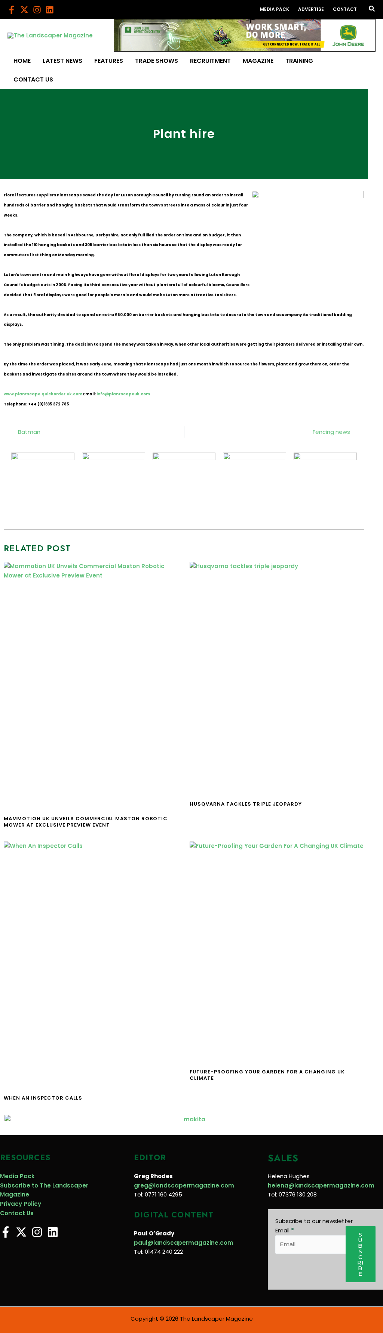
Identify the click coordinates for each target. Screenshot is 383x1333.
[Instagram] (37, 10)
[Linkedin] (50, 10)
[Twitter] (24, 10)
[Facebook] (11, 10)
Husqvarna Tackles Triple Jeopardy (246, 804)
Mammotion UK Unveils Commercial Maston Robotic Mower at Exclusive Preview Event (86, 821)
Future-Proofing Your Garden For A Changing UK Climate (267, 1075)
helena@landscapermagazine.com (321, 1185)
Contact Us (17, 1213)
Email (284, 1230)
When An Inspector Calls (43, 1097)
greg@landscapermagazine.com (184, 1185)
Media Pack (17, 1176)
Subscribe (360, 1254)
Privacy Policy (20, 1204)
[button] (372, 9)
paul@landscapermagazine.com (183, 1243)
